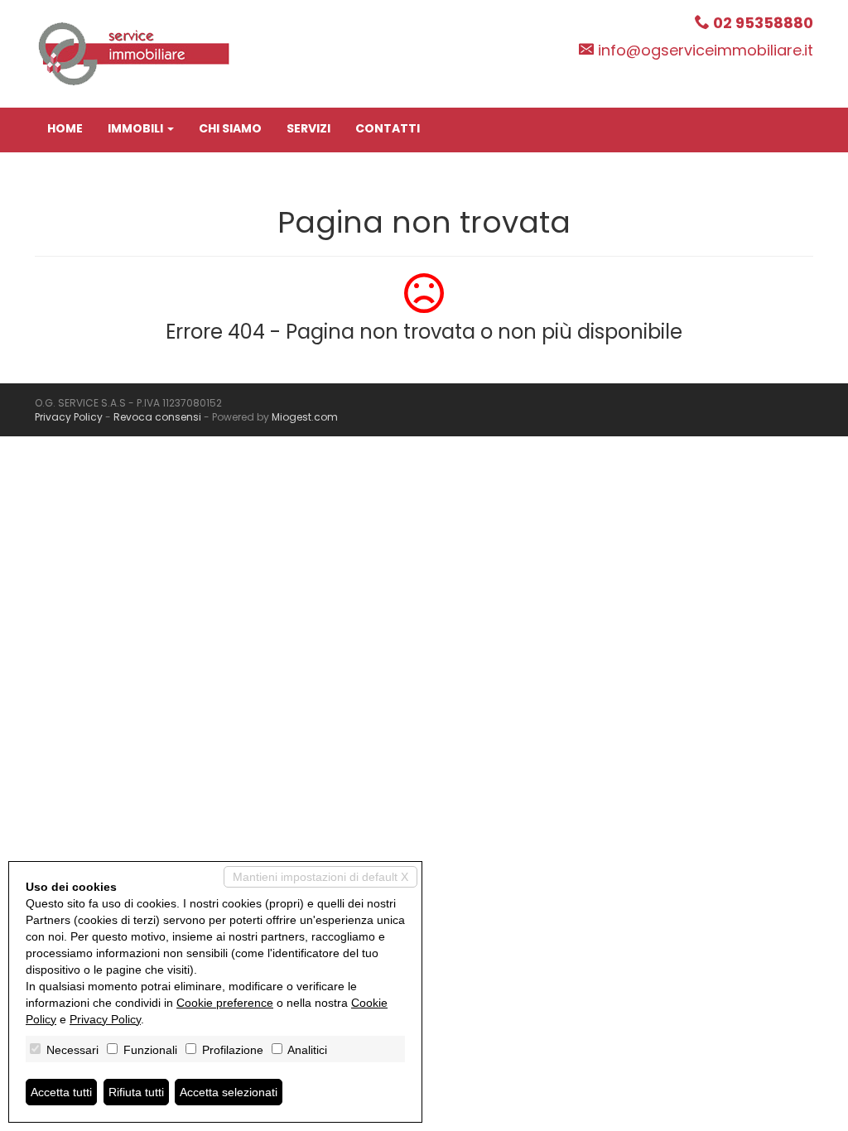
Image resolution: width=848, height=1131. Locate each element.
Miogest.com (305, 417)
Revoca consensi (157, 417)
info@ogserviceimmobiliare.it (705, 50)
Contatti (387, 128)
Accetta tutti (61, 1092)
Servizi (308, 128)
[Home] (134, 53)
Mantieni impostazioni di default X (320, 876)
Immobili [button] (137, 128)
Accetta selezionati (228, 1092)
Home (65, 128)
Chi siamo (230, 128)
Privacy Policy (69, 417)
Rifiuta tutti (136, 1092)
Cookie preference (224, 1002)
